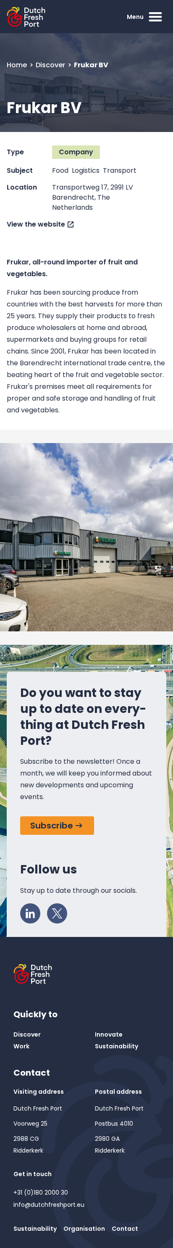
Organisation (84, 1228)
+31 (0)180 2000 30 (40, 1192)
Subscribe (51, 825)
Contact (125, 1228)
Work (21, 1046)
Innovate (109, 1034)
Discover (51, 65)
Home (18, 65)
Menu (135, 17)
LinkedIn (30, 913)
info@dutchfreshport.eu (48, 1205)
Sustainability (116, 1046)
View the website (36, 224)
